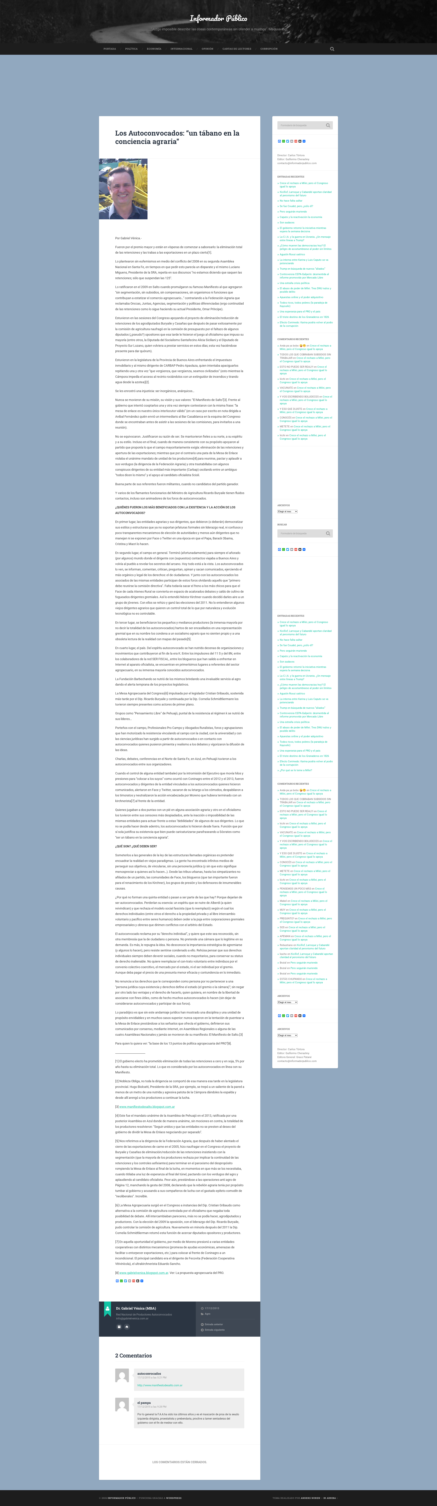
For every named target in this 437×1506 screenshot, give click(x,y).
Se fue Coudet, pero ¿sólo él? (296, 206)
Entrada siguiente (215, 1329)
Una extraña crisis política (294, 283)
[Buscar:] (305, 125)
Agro (207, 1313)
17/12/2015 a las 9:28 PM (151, 1406)
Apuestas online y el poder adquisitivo (301, 297)
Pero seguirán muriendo (293, 211)
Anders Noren (310, 1498)
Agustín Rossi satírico (292, 254)
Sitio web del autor (127, 1327)
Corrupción (269, 48)
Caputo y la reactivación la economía (301, 217)
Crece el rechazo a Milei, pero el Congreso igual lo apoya (305, 347)
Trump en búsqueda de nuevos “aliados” (302, 268)
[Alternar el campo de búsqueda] (332, 49)
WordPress (174, 1498)
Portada (110, 48)
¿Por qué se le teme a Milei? (296, 770)
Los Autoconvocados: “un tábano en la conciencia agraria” (177, 137)
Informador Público (218, 18)
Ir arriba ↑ (330, 1498)
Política (131, 48)
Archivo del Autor (119, 1327)
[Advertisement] (218, 80)
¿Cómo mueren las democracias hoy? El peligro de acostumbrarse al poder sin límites (306, 247)
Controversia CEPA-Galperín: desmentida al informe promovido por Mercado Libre (304, 276)
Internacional (182, 48)
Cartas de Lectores (237, 48)
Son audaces (287, 222)
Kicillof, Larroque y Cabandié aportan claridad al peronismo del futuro (306, 193)
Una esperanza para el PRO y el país (300, 311)
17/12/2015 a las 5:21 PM (151, 1377)
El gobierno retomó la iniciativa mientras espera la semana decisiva (303, 229)
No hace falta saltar (291, 200)
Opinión (207, 48)
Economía (154, 48)
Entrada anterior (214, 1324)
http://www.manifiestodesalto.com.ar (159, 1385)
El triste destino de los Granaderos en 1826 (304, 317)
